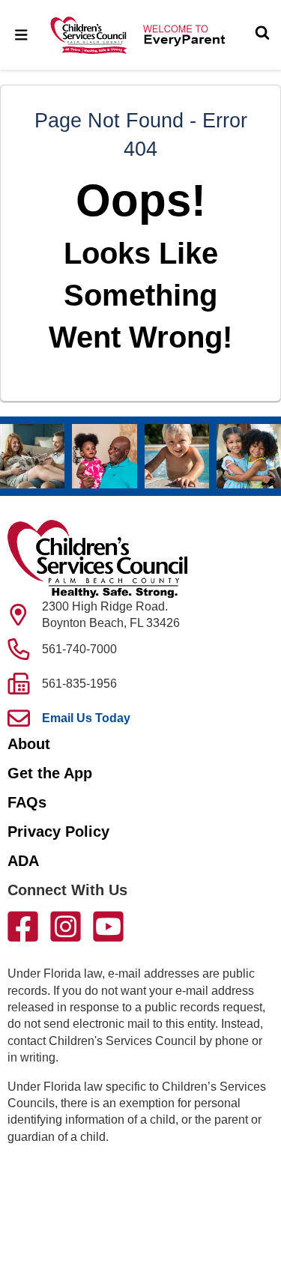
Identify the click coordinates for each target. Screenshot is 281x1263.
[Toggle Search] (262, 34)
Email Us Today (86, 718)
